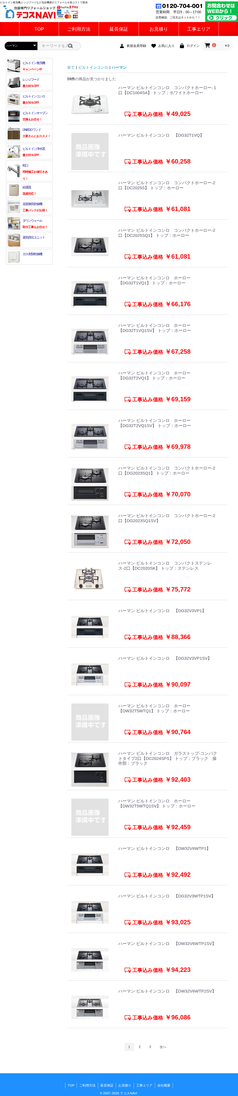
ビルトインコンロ (93, 67)
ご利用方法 (87, 1085)
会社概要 (163, 1085)
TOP (71, 1085)
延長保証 (106, 1085)
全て (71, 67)
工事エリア (144, 1085)
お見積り (124, 1085)
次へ (163, 1047)
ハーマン (119, 67)
